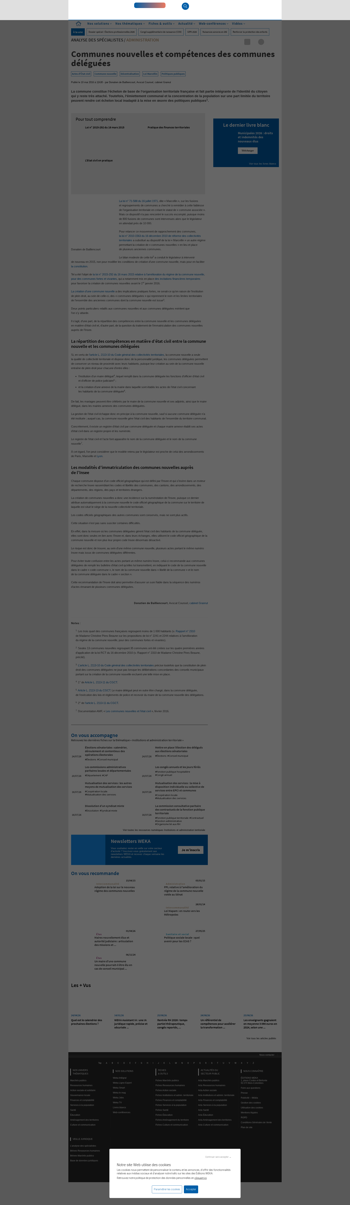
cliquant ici (201, 1178)
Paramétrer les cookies (167, 1189)
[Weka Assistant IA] (150, 5)
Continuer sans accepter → (218, 1157)
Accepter (191, 1189)
